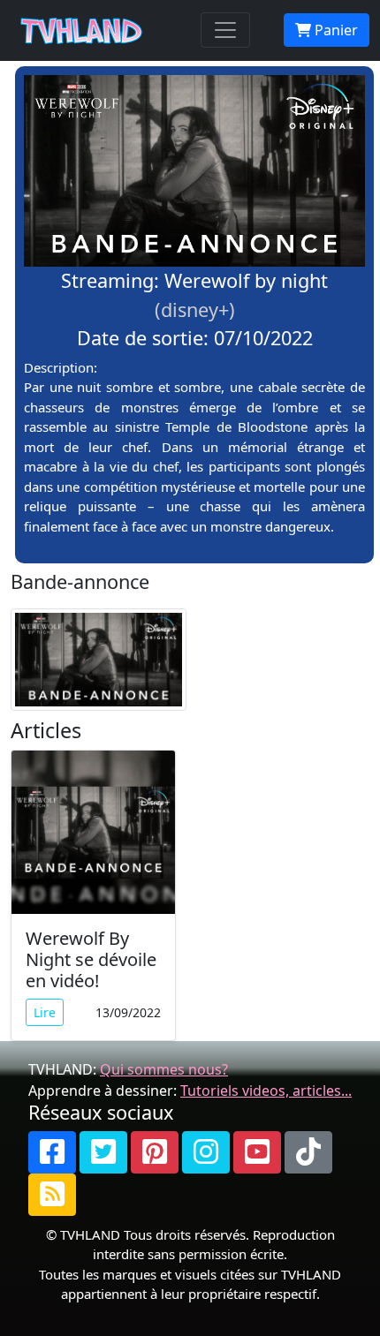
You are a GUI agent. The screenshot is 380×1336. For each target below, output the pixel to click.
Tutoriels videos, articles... (266, 1090)
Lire (45, 1012)
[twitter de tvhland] (103, 1152)
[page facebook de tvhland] (52, 1152)
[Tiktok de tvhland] (308, 1152)
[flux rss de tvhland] (52, 1195)
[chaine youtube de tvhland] (257, 1152)
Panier (334, 30)
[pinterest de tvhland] (155, 1152)
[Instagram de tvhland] (206, 1152)
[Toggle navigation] (225, 30)
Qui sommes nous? (164, 1069)
